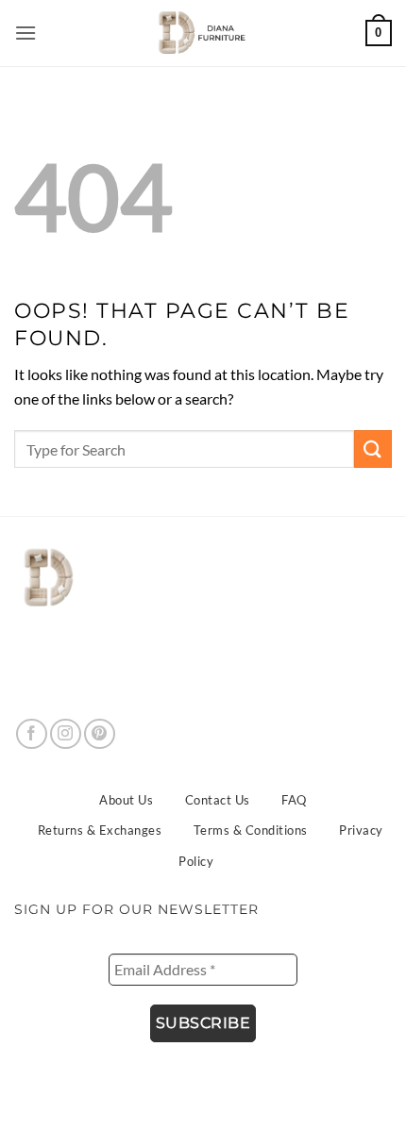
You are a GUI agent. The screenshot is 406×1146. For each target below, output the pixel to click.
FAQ (294, 799)
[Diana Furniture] (198, 33)
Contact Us (217, 799)
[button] (26, 32)
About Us (126, 799)
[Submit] (373, 448)
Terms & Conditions (251, 830)
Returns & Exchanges (100, 830)
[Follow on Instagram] (65, 734)
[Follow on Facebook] (31, 734)
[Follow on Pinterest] (99, 734)
